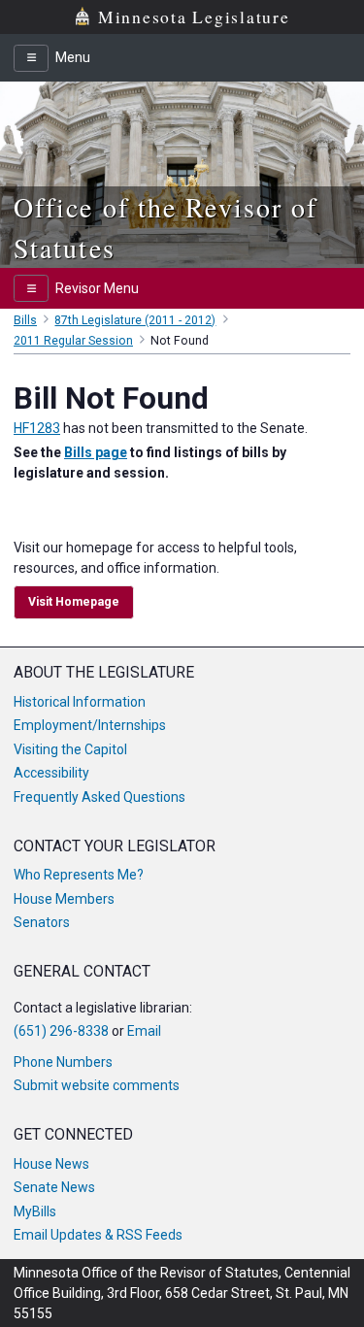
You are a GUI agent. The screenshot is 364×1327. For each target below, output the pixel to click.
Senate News (54, 1187)
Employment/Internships (90, 725)
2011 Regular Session (73, 341)
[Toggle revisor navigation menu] (31, 288)
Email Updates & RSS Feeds (98, 1235)
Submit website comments (97, 1085)
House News (51, 1164)
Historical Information (80, 702)
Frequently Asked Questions (99, 797)
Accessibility (51, 772)
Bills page (95, 452)
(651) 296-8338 (61, 1031)
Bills (25, 320)
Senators (42, 922)
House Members (64, 899)
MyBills (35, 1211)
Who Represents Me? (79, 874)
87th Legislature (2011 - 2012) (134, 320)
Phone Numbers (63, 1062)
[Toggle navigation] (31, 58)
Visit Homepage (73, 602)
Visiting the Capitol (70, 749)
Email (144, 1031)
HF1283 (37, 428)
